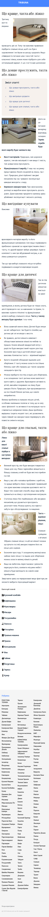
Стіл (19, 853)
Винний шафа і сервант (23, 729)
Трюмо (20, 866)
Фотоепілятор (6, 741)
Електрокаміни (23, 745)
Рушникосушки (7, 859)
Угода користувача (8, 906)
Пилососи (5, 866)
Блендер (5, 709)
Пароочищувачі (7, 840)
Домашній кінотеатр (37, 704)
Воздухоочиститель (24, 733)
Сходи (36, 791)
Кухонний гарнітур (24, 818)
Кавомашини (6, 769)
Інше (19, 879)
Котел (20, 763)
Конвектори (22, 760)
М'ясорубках (6, 818)
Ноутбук (36, 749)
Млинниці (5, 712)
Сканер (36, 762)
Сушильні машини (8, 885)
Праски (20, 703)
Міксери (7, 612)
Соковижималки (7, 879)
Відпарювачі (6, 827)
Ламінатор (37, 730)
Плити (4, 853)
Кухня (36, 781)
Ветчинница (22, 725)
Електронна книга (40, 712)
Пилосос (8, 623)
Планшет (37, 753)
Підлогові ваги (7, 821)
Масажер (5, 800)
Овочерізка (6, 834)
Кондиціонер (6, 778)
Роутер (36, 759)
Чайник (7, 658)
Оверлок (5, 831)
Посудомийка (10, 618)
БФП (35, 733)
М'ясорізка (9, 629)
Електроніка (38, 700)
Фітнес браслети (39, 715)
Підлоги (36, 810)
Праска (7, 641)
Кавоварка (5, 775)
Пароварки (5, 843)
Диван (20, 798)
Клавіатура (37, 718)
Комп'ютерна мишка (38, 726)
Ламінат (36, 820)
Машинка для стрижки (6, 795)
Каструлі (36, 842)
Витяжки (20, 736)
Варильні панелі (23, 715)
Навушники (37, 746)
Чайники (4, 715)
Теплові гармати (23, 779)
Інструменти (38, 769)
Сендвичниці (6, 869)
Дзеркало (21, 876)
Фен (6, 652)
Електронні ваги (7, 728)
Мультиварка (9, 606)
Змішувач (37, 884)
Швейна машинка (8, 872)
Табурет (20, 859)
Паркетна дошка (39, 833)
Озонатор (21, 773)
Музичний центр (39, 743)
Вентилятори (22, 718)
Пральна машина (11, 635)
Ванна (36, 878)
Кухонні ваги (6, 785)
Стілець (20, 856)
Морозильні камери (6, 810)
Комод (20, 805)
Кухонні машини (7, 781)
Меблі (20, 789)
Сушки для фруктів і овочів (8, 889)
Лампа (36, 788)
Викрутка (37, 772)
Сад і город (38, 849)
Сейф (35, 859)
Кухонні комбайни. (8, 788)
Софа (20, 850)
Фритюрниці (6, 744)
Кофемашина (9, 600)
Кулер (6, 675)
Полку (20, 831)
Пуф (19, 834)
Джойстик (37, 709)
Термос (7, 669)
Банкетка (21, 792)
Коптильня (37, 778)
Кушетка (21, 821)
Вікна (35, 807)
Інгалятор (5, 762)
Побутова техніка (6, 701)
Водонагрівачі (23, 786)
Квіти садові (38, 855)
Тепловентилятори (24, 776)
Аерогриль (5, 705)
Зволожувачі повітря (22, 708)
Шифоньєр (21, 837)
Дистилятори (6, 718)
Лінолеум (37, 823)
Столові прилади (39, 846)
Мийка (36, 801)
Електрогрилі (6, 725)
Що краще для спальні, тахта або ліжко (24, 108)
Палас (36, 826)
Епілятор (5, 731)
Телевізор (37, 868)
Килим (36, 817)
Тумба (20, 869)
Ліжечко (20, 814)
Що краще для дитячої (19, 101)
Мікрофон (37, 736)
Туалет (36, 875)
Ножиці (36, 804)
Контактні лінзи (39, 775)
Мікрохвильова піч (8, 803)
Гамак (35, 765)
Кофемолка (6, 772)
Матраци (37, 798)
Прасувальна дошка (6, 748)
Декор (20, 882)
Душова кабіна (23, 885)
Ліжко (20, 811)
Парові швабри (7, 847)
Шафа (20, 843)
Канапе (20, 802)
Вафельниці (22, 712)
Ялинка (36, 887)
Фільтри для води (8, 738)
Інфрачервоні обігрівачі (22, 752)
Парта (20, 827)
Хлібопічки (5, 756)
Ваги (19, 722)
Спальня (36, 862)
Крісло (20, 808)
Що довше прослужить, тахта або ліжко (24, 89)
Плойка (4, 856)
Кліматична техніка (22, 741)
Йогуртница (9, 664)
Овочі (36, 852)
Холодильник (10, 646)
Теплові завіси (23, 782)
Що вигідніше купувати (19, 96)
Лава (19, 847)
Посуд (36, 839)
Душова (36, 881)
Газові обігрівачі (23, 748)
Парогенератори (7, 837)
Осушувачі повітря (8, 824)
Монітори (37, 740)
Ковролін (37, 814)
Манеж (20, 824)
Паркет (36, 830)
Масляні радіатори (24, 766)
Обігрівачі (21, 770)
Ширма (20, 840)
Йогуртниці (5, 765)
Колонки (36, 722)
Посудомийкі (6, 863)
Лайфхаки (37, 785)
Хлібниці (5, 753)
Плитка (36, 836)
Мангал (36, 794)
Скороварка (6, 876)
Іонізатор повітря (24, 757)
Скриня (36, 865)
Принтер (37, 756)
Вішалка (20, 872)
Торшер (36, 871)
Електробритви (23, 888)
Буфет (20, 795)
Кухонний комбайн (12, 595)
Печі (3, 850)
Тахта (19, 863)
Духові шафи (6, 722)
